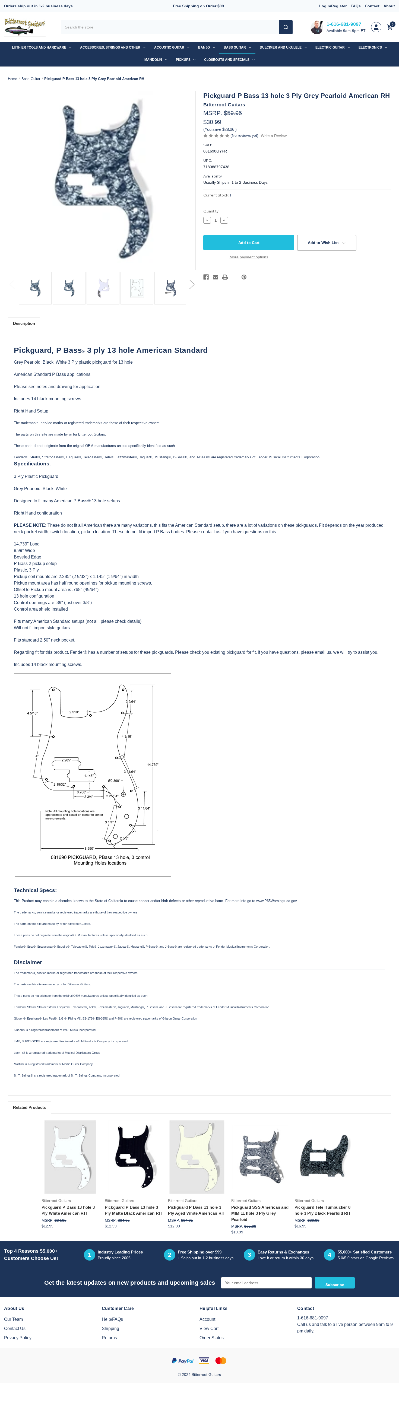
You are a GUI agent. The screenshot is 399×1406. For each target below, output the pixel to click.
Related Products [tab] (29, 1107)
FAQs (356, 6)
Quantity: (211, 211)
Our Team (13, 1319)
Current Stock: (217, 195)
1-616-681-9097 (344, 24)
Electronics (370, 47)
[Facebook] (206, 277)
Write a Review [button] (274, 136)
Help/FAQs (112, 1319)
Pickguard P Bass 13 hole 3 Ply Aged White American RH (196, 1210)
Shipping (110, 1328)
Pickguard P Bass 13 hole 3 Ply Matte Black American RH (133, 1210)
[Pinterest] (244, 277)
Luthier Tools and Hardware (39, 47)
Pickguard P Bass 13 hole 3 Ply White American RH (68, 1210)
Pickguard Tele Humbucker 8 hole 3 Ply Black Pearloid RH (322, 1210)
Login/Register (333, 6)
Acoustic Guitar (169, 47)
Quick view (70, 1149)
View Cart (208, 1328)
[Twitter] (234, 277)
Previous (12, 284)
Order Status (211, 1337)
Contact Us (15, 1328)
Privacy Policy (17, 1337)
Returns (109, 1337)
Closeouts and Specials (226, 60)
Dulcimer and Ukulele (281, 47)
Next (191, 284)
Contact (372, 6)
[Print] (225, 277)
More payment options (249, 257)
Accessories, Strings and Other (110, 47)
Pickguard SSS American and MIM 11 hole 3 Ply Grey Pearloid (260, 1213)
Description (24, 323)
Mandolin (153, 60)
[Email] (215, 277)
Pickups (183, 60)
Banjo (204, 47)
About (389, 6)
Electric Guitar (330, 47)
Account (207, 1319)
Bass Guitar (235, 47)
